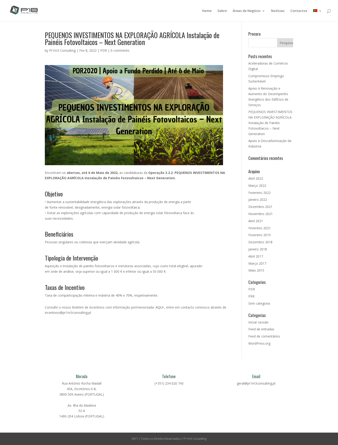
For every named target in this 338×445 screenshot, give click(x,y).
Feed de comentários (264, 336)
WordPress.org (259, 343)
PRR (251, 296)
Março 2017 (257, 263)
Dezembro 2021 (260, 206)
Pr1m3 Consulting (62, 50)
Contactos (298, 11)
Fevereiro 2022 (259, 192)
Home (207, 11)
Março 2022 (257, 185)
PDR (103, 50)
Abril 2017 (255, 256)
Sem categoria (259, 303)
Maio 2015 (256, 270)
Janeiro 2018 (257, 249)
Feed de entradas (261, 329)
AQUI (159, 307)
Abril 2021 (255, 221)
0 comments (120, 50)
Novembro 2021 (260, 214)
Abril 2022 (255, 178)
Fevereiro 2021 (259, 228)
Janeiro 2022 (257, 199)
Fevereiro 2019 (259, 235)
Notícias (277, 11)
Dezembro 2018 (260, 242)
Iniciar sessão (258, 322)
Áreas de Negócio (247, 11)
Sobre (222, 11)
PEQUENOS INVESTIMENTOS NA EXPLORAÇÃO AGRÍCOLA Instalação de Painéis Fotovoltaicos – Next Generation (270, 123)
